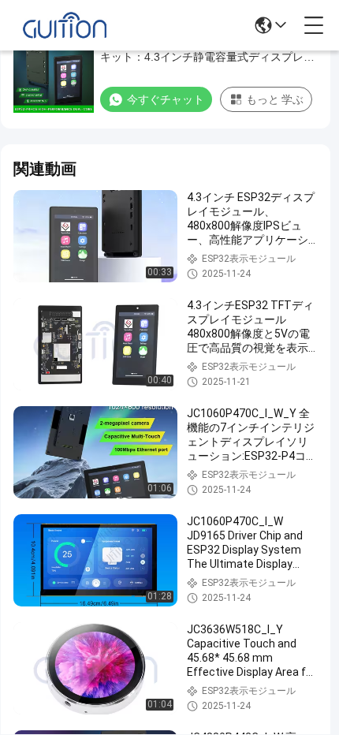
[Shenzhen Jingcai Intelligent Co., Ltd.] (65, 25)
